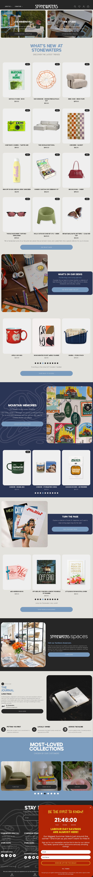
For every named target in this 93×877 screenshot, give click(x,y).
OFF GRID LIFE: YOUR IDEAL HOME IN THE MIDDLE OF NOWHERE (17, 592)
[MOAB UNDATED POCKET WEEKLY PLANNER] (17, 336)
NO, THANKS (65, 869)
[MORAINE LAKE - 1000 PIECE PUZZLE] (76, 467)
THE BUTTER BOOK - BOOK (76, 591)
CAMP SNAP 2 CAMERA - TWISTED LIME (16, 145)
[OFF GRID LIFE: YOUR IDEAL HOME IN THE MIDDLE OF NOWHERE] (17, 572)
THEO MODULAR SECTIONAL (46, 145)
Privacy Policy (27, 866)
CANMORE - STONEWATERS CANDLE (16, 487)
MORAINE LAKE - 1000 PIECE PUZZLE (76, 487)
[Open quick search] (75, 7)
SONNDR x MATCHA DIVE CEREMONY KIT (46, 189)
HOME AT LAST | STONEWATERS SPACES (46, 2)
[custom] (2, 855)
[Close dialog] (90, 807)
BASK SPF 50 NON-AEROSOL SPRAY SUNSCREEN (17, 189)
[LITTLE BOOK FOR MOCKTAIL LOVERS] (46, 572)
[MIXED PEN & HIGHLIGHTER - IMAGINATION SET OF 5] (76, 336)
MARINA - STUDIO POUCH (46, 355)
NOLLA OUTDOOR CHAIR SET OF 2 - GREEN (46, 234)
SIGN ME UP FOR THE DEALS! (65, 863)
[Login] (79, 7)
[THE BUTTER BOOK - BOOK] (76, 572)
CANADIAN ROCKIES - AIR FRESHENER (46, 487)
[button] (35, 363)
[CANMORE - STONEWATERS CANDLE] (17, 467)
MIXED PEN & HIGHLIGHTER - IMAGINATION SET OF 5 (76, 356)
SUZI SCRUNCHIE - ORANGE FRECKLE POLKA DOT (46, 100)
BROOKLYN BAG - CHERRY (76, 189)
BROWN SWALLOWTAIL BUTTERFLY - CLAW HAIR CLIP (76, 234)
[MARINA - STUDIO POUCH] (46, 336)
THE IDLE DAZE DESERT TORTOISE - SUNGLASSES (17, 234)
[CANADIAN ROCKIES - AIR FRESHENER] (46, 467)
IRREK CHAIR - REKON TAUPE (76, 99)
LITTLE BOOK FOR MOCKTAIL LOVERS (46, 591)
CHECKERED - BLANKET (76, 145)
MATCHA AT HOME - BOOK (17, 99)
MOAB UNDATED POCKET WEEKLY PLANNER (16, 355)
